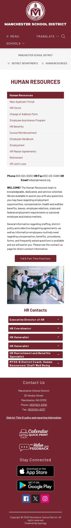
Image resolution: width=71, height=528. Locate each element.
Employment (17, 145)
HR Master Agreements (23, 151)
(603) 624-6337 (36, 409)
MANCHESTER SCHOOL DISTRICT (35, 55)
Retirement (16, 157)
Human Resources (56, 63)
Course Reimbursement (23, 132)
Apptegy (41, 523)
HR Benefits (17, 126)
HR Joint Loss (18, 163)
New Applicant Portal (22, 101)
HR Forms (15, 107)
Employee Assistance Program (27, 120)
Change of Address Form (24, 114)
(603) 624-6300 (38, 404)
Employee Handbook (21, 138)
